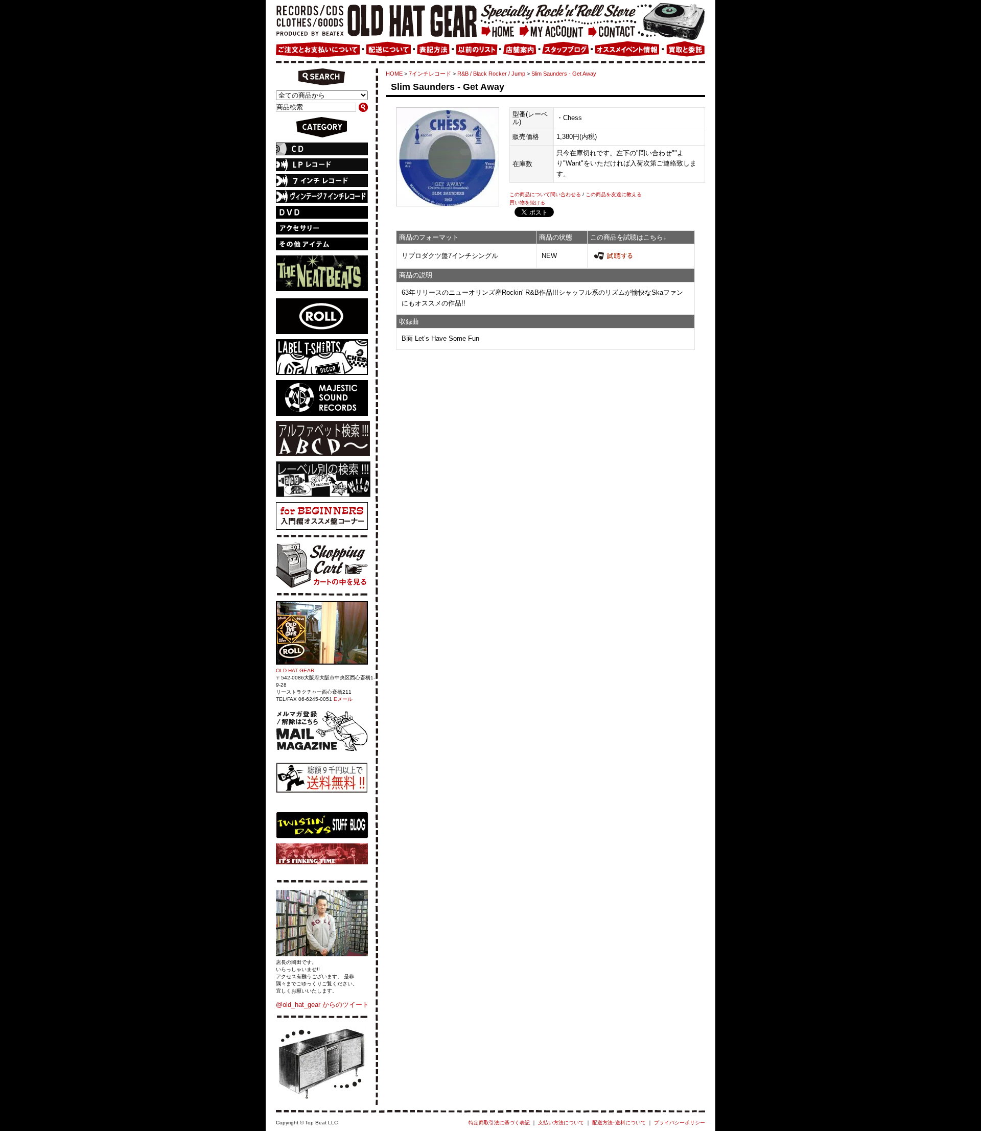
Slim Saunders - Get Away (563, 73)
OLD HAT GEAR (295, 670)
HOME (394, 73)
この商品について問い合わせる (545, 194)
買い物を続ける (527, 202)
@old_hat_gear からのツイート (322, 1004)
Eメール (343, 699)
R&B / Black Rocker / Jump (491, 73)
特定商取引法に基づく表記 (499, 1122)
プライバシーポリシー (679, 1122)
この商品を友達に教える (614, 194)
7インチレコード (430, 73)
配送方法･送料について (619, 1122)
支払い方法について (561, 1122)
